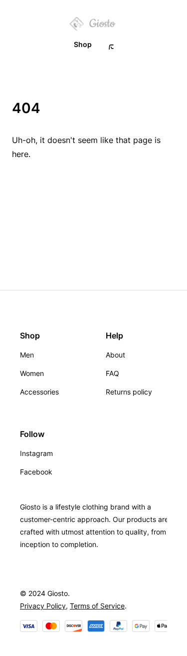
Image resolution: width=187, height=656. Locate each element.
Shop (83, 44)
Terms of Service (97, 606)
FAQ (112, 373)
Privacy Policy (43, 606)
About (115, 354)
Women (32, 373)
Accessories (39, 392)
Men (27, 354)
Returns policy (129, 392)
